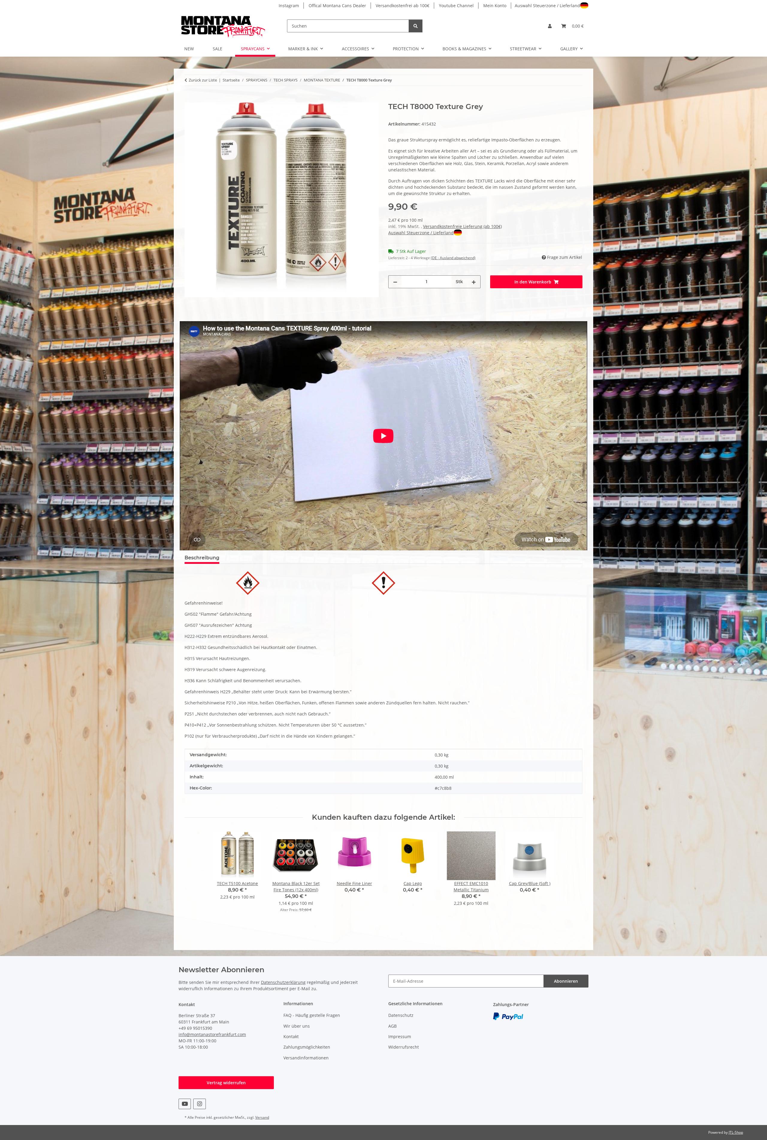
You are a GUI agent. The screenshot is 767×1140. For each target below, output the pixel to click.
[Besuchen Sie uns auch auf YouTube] (185, 1104)
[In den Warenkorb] (189, 99)
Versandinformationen (306, 1058)
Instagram (289, 5)
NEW (189, 49)
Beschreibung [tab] (202, 558)
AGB (392, 1026)
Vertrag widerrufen (226, 1082)
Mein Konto (494, 5)
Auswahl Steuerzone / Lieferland (547, 5)
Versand (262, 1117)
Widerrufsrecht (403, 1047)
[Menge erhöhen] (473, 282)
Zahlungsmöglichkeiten (306, 1047)
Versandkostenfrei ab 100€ (402, 5)
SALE (217, 49)
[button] (549, 26)
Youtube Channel (456, 5)
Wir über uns (296, 1026)
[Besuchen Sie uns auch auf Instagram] (199, 1104)
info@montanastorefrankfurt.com (212, 1034)
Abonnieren (566, 981)
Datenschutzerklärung (283, 982)
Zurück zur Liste (203, 80)
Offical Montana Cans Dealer (337, 5)
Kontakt (291, 1036)
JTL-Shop (736, 1132)
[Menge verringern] (395, 282)
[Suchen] (415, 25)
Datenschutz (400, 1015)
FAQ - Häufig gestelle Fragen (311, 1015)
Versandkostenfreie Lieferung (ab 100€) (462, 226)
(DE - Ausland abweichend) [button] (453, 257)
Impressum (399, 1036)
